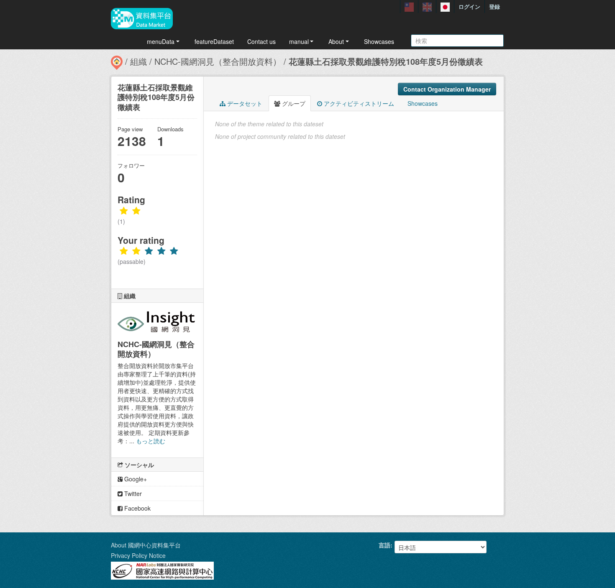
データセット (244, 103)
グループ (292, 103)
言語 (384, 545)
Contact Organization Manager (447, 89)
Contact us (261, 41)
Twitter (132, 493)
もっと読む (150, 441)
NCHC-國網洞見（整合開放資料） (217, 61)
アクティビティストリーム (358, 103)
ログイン (469, 6)
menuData (160, 41)
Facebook (137, 508)
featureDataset (214, 41)
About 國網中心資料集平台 (146, 545)
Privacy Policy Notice (138, 555)
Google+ (135, 479)
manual (299, 41)
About (336, 41)
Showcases (379, 41)
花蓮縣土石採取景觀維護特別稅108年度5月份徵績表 (386, 61)
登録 (494, 6)
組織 (138, 61)
